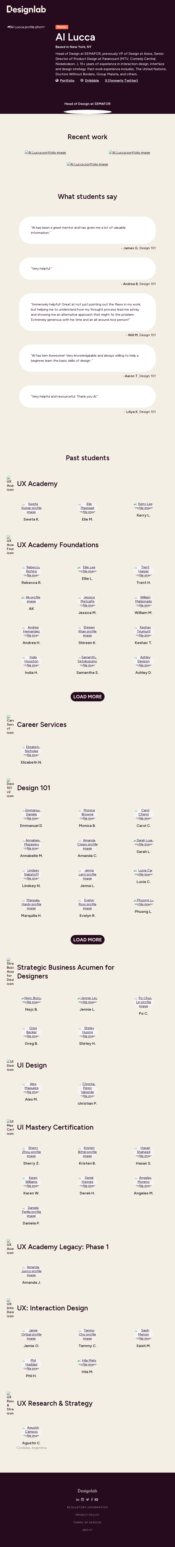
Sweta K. (31, 519)
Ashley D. (143, 673)
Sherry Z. (31, 1163)
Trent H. (143, 583)
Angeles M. (143, 1193)
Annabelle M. (31, 856)
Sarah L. (144, 852)
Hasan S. (143, 1163)
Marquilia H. (31, 916)
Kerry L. (143, 515)
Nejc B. (31, 1009)
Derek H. (87, 1193)
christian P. (87, 1103)
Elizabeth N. (31, 762)
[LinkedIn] (77, 1500)
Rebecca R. (31, 583)
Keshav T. (143, 643)
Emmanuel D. (31, 826)
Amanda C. (87, 856)
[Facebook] (92, 1500)
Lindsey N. (31, 886)
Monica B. (87, 826)
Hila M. (87, 1372)
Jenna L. (87, 886)
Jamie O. (31, 1346)
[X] (87, 1500)
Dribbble (92, 80)
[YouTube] (96, 1500)
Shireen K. (87, 643)
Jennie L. (87, 1009)
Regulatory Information (87, 1507)
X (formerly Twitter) (121, 80)
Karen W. (31, 1193)
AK (31, 609)
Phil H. (31, 1376)
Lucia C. (143, 882)
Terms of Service (87, 1522)
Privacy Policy (87, 1514)
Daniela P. (31, 1223)
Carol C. (144, 826)
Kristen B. (87, 1163)
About (87, 1529)
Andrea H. (31, 643)
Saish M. (143, 1346)
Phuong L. (143, 912)
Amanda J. (31, 1283)
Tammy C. (87, 1346)
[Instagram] (82, 1500)
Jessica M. (87, 613)
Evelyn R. (87, 916)
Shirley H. (87, 1044)
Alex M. (31, 1099)
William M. (143, 613)
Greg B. (31, 1044)
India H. (31, 673)
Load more (87, 697)
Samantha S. (87, 673)
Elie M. (87, 519)
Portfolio (67, 80)
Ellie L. (87, 579)
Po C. (143, 1014)
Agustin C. (31, 1443)
